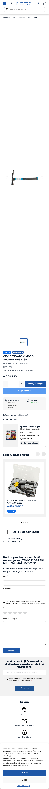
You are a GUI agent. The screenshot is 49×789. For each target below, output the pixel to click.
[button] (29, 443)
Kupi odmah (24, 391)
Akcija (7, 352)
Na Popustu (18, 352)
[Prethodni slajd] (38, 454)
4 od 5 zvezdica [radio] (20, 613)
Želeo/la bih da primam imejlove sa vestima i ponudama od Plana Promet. (25, 679)
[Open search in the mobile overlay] (24, 9)
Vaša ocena (8, 608)
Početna (6, 17)
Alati (13, 17)
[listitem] (24, 342)
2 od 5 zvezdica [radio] (10, 613)
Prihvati (24, 772)
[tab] (21, 522)
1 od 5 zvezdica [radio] (5, 613)
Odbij (24, 780)
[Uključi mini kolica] (44, 3)
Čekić (29, 17)
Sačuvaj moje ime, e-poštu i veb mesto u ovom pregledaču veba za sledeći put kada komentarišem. (25, 602)
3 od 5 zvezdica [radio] (15, 613)
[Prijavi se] (39, 3)
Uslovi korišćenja (23, 786)
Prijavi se (24, 688)
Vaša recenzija (10, 619)
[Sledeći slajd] (44, 454)
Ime (5, 576)
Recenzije (7, 363)
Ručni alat (21, 17)
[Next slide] (42, 178)
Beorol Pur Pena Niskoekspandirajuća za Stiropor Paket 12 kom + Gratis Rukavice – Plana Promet (32, 434)
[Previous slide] (7, 178)
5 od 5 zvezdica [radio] (25, 613)
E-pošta (7, 589)
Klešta (11, 511)
